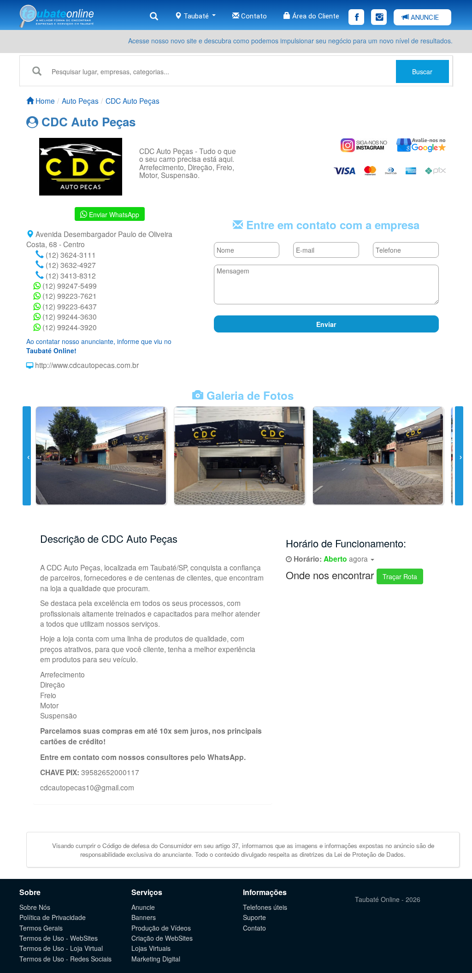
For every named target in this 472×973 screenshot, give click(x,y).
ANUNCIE (424, 17)
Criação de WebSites (162, 938)
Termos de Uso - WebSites (58, 938)
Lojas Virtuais (151, 948)
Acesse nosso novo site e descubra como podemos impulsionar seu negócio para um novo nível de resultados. (290, 40)
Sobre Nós (34, 907)
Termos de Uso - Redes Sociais (65, 958)
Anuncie (143, 907)
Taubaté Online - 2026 (387, 899)
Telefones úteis (265, 907)
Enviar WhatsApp (113, 214)
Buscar (422, 71)
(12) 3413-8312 (70, 275)
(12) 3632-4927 (70, 265)
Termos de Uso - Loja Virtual (61, 948)
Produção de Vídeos (161, 927)
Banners (143, 917)
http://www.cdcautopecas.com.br (86, 365)
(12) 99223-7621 (69, 296)
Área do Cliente (314, 16)
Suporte (254, 917)
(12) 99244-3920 (69, 327)
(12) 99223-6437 (69, 306)
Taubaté (196, 16)
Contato (253, 16)
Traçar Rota (400, 576)
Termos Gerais (41, 927)
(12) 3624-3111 (70, 254)
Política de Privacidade (52, 917)
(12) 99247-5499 (69, 285)
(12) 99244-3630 (69, 316)
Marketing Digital (155, 958)
